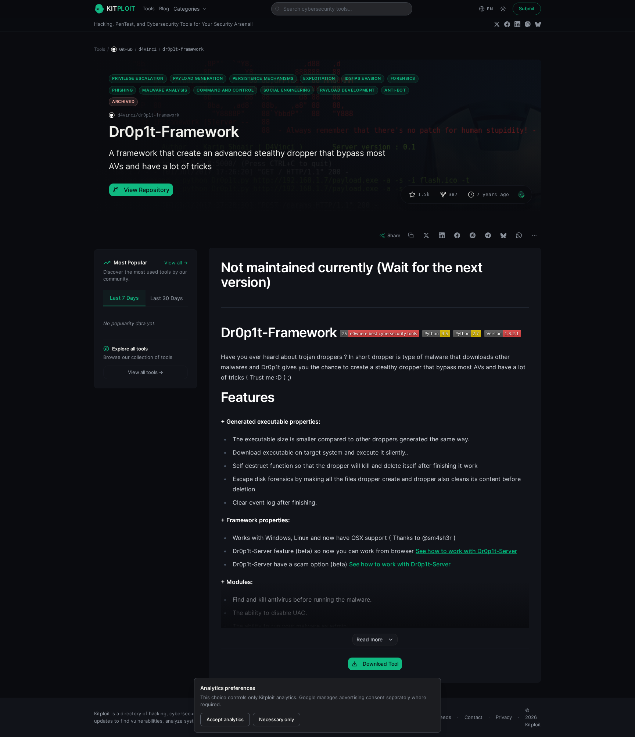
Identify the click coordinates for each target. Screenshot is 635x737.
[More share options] (534, 235)
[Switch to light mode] (503, 9)
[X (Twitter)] (497, 24)
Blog (164, 8)
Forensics (403, 78)
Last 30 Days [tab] (166, 298)
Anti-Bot (395, 90)
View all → (176, 263)
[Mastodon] (528, 24)
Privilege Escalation (138, 78)
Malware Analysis (164, 90)
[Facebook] (507, 24)
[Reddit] (472, 235)
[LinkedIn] (517, 24)
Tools (149, 8)
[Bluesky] (538, 24)
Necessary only (276, 719)
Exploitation (319, 78)
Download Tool (380, 664)
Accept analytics (225, 719)
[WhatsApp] (518, 235)
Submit (527, 8)
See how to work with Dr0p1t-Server (466, 551)
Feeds (444, 717)
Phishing (122, 90)
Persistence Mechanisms (263, 78)
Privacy (504, 717)
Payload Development (347, 90)
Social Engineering (287, 90)
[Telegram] (488, 235)
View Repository (146, 189)
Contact (473, 717)
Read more (369, 639)
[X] (426, 235)
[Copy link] (410, 235)
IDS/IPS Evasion (363, 78)
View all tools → (145, 372)
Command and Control (225, 90)
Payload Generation (198, 78)
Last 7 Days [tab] (124, 298)
